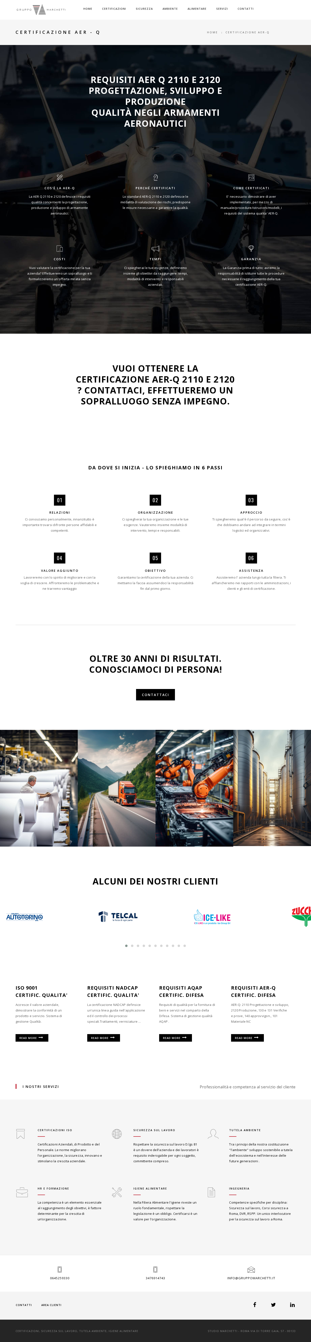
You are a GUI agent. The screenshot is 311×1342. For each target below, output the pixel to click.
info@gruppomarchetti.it (251, 1278)
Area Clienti (51, 1305)
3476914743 (155, 1278)
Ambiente (170, 8)
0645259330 (59, 1278)
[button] (126, 945)
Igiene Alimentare (150, 1188)
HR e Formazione (53, 1188)
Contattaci (155, 694)
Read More (28, 1038)
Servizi (222, 8)
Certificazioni (114, 8)
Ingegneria (239, 1188)
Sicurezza (144, 8)
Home (87, 8)
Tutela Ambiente (245, 1130)
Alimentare (197, 8)
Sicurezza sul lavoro (154, 1130)
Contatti (246, 8)
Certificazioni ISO (55, 1130)
